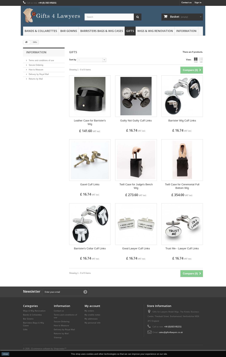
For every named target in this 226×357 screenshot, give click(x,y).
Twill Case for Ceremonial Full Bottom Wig (182, 186)
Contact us (186, 2)
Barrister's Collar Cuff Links (90, 248)
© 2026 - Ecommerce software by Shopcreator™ (44, 348)
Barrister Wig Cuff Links (182, 120)
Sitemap (58, 337)
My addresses (91, 319)
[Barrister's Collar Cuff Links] (90, 224)
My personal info (93, 323)
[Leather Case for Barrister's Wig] (90, 96)
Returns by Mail (35, 79)
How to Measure (35, 69)
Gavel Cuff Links (89, 184)
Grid (195, 62)
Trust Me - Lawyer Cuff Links (182, 248)
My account (92, 306)
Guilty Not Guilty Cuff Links (136, 120)
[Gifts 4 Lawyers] (51, 15)
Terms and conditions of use (41, 60)
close (5, 354)
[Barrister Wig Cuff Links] (182, 96)
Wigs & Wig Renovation (155, 31)
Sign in (197, 2)
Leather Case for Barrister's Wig (90, 122)
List (201, 62)
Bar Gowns (68, 31)
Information (36, 52)
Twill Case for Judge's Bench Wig (136, 186)
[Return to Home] (26, 42)
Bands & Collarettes (41, 31)
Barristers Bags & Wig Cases (101, 31)
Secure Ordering (35, 65)
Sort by (72, 60)
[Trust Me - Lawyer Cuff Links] (182, 224)
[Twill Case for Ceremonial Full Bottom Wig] (182, 160)
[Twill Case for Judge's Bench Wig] (136, 160)
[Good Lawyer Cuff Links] (136, 224)
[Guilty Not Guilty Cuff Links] (136, 96)
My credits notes (92, 315)
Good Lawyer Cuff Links (136, 248)
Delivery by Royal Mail (38, 74)
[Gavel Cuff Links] (90, 160)
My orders (89, 311)
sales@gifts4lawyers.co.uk (171, 332)
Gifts (130, 31)
